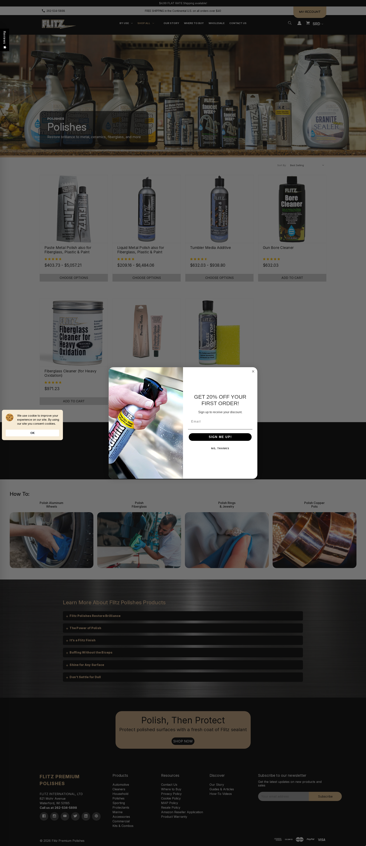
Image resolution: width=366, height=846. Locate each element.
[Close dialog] (253, 371)
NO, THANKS (220, 448)
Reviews (4, 37)
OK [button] (32, 433)
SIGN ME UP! (220, 437)
